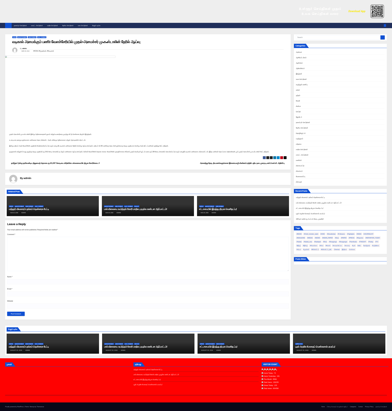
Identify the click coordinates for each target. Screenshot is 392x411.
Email (9, 289)
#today (370, 242)
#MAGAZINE (301, 238)
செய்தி (14, 37)
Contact (360, 406)
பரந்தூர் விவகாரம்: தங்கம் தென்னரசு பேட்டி (29, 209)
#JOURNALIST (368, 234)
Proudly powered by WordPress (14, 406)
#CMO (323, 234)
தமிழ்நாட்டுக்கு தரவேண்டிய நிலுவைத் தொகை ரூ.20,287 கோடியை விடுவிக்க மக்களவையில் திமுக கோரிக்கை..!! (55, 163)
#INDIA (359, 234)
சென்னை (352, 249)
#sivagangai (343, 242)
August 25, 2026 (16, 350)
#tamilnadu (353, 242)
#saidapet (317, 242)
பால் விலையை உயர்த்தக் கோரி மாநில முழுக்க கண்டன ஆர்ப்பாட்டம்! (135, 209)
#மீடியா (299, 249)
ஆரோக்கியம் (300, 68)
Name (10, 277)
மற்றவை (299, 144)
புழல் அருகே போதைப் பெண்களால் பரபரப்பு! (310, 213)
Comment (11, 234)
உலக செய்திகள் (83, 25)
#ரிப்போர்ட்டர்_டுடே (326, 249)
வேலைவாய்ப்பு (300, 176)
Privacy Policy (369, 406)
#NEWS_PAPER (327, 238)
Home (323, 406)
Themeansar (40, 406)
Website (10, 301)
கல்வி (298, 90)
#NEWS (317, 238)
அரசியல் (11, 206)
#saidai (299, 242)
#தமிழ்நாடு (366, 245)
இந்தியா (344, 249)
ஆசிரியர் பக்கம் (301, 57)
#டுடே (359, 245)
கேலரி (298, 101)
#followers (341, 234)
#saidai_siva (308, 242)
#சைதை (347, 245)
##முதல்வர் (42, 51)
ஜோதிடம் (299, 117)
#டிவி (353, 245)
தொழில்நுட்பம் (301, 133)
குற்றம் (298, 95)
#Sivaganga (333, 242)
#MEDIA (310, 238)
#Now (337, 238)
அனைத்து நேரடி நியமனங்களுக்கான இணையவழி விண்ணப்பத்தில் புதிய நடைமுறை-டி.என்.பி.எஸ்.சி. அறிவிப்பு (242, 163)
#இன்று (305, 245)
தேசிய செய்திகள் (68, 25)
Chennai (337, 249)
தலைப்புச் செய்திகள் (20, 25)
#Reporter (360, 238)
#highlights (350, 234)
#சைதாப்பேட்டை (337, 245)
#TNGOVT (362, 242)
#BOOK (299, 234)
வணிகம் (299, 160)
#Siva (325, 242)
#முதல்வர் (306, 249)
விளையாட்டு (300, 166)
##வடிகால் (50, 51)
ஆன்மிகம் (299, 63)
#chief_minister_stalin (311, 234)
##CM (35, 51)
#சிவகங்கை (313, 245)
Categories (353, 406)
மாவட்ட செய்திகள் (37, 25)
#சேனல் (328, 245)
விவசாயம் (136, 206)
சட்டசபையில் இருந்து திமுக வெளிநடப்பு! (218, 209)
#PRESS (351, 238)
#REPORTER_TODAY (373, 238)
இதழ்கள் (299, 74)
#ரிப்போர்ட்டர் (315, 249)
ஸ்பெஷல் (299, 182)
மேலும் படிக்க (96, 25)
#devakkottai (331, 234)
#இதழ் (299, 245)
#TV (376, 242)
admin (24, 48)
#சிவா (321, 245)
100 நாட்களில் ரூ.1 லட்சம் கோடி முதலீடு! (310, 219)
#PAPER (343, 238)
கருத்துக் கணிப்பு (302, 84)
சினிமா (298, 106)
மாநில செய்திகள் (52, 25)
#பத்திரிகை (375, 245)
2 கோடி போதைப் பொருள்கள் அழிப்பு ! (337, 406)
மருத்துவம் (299, 139)
